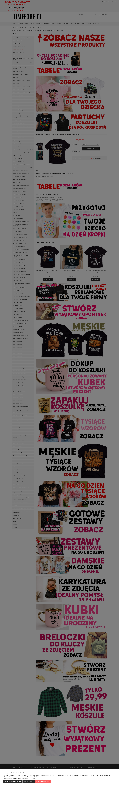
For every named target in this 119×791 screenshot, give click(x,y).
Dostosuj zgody (29, 781)
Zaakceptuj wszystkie (43, 781)
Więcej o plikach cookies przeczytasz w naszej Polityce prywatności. (19, 778)
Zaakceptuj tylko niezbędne (12, 781)
